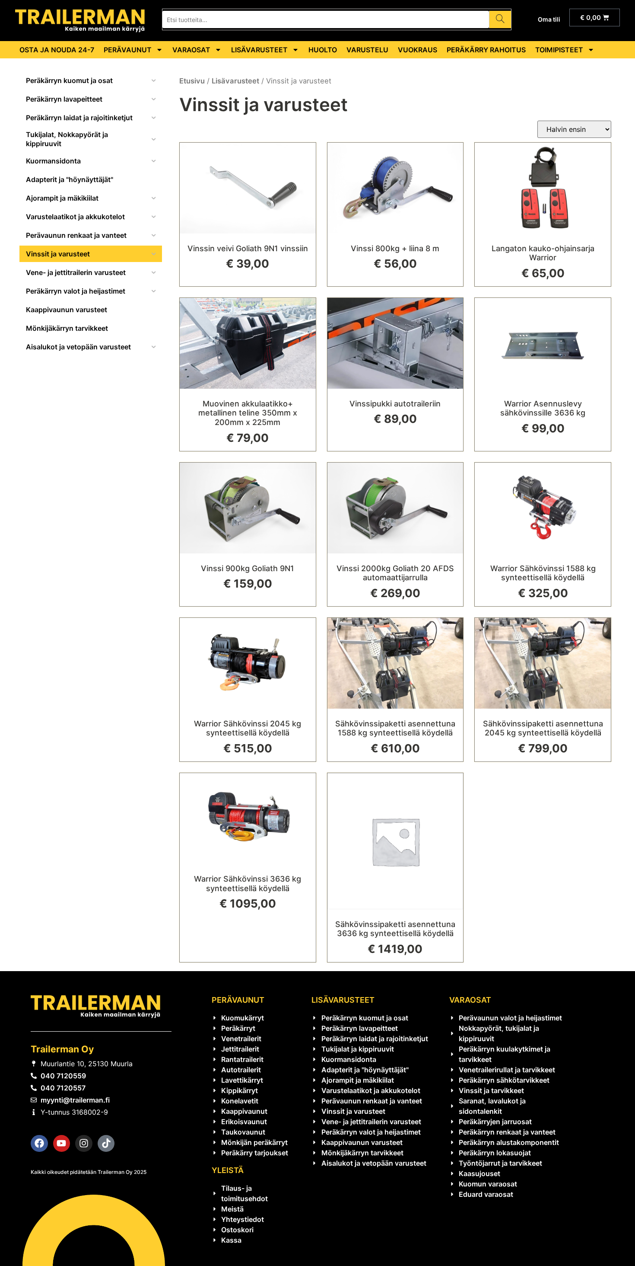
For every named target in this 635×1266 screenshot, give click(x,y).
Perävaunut (128, 49)
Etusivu (192, 81)
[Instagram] (83, 1143)
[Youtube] (61, 1143)
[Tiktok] (106, 1143)
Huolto (322, 49)
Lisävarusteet (259, 49)
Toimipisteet (559, 49)
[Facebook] (39, 1143)
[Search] (500, 19)
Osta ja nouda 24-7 (56, 49)
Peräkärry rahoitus (486, 49)
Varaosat (191, 49)
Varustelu (367, 49)
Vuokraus (417, 49)
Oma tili (549, 19)
